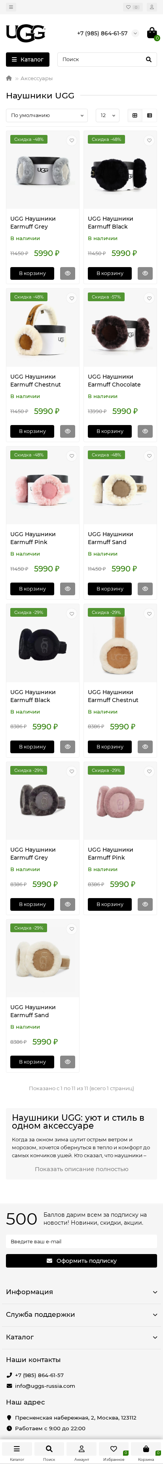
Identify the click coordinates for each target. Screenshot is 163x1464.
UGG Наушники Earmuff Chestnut (35, 380)
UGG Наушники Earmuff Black (110, 222)
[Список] (149, 115)
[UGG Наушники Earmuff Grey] (42, 171)
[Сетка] (134, 115)
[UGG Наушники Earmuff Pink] (42, 486)
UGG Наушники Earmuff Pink (33, 538)
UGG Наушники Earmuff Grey (33, 222)
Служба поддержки (40, 1314)
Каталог (20, 1337)
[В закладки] (71, 140)
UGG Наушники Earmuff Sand (110, 538)
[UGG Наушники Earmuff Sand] (120, 486)
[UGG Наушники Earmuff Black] (120, 171)
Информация (29, 1292)
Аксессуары (37, 78)
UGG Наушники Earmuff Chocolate (114, 380)
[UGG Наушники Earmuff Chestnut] (42, 328)
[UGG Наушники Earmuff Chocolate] (120, 328)
